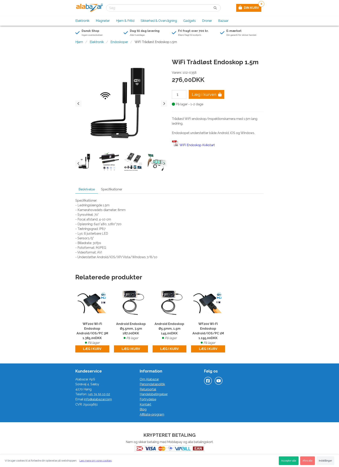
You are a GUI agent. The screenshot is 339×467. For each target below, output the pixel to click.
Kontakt (145, 404)
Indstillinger (325, 460)
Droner (207, 21)
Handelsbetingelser (154, 394)
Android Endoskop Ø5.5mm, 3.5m (131, 331)
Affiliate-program (152, 414)
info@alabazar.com (98, 399)
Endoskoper (119, 42)
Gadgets (189, 21)
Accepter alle (288, 460)
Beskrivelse (86, 189)
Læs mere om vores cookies (95, 460)
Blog (143, 409)
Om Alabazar (149, 379)
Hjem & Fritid (125, 21)
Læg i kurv (92, 349)
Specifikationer (111, 189)
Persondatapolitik (152, 384)
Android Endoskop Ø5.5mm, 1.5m (169, 331)
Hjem (79, 42)
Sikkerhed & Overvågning (159, 21)
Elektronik (82, 21)
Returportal (148, 389)
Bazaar (223, 21)
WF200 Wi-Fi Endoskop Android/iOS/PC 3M (92, 333)
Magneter (103, 21)
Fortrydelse (148, 399)
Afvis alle (308, 460)
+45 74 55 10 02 (99, 394)
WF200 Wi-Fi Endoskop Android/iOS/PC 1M (208, 333)
